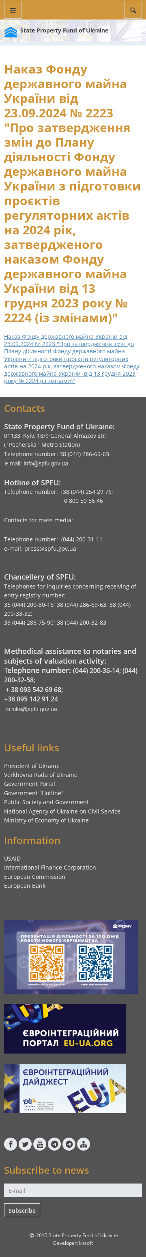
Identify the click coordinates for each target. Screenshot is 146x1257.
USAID (12, 858)
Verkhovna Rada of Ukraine (40, 775)
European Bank (24, 885)
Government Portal (29, 784)
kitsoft (86, 1243)
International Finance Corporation (50, 867)
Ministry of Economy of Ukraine (46, 820)
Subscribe (22, 1210)
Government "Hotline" (34, 793)
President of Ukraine (32, 766)
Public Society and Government (46, 802)
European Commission (34, 877)
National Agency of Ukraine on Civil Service (62, 811)
